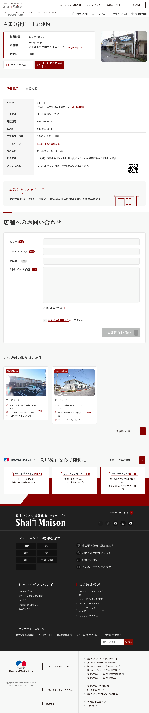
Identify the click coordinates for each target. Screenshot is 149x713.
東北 (47, 546)
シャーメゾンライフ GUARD (88, 609)
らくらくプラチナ (87, 615)
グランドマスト (94, 705)
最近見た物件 (141, 13)
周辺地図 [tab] (31, 88)
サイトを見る (18, 65)
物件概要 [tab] (13, 88)
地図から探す (90, 560)
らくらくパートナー (88, 603)
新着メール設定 (120, 13)
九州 (25, 567)
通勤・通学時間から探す (96, 552)
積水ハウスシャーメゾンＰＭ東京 (102, 662)
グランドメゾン (94, 689)
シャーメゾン (8, 12)
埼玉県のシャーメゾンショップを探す (44, 12)
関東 (17, 12)
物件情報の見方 (112, 634)
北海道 (25, 546)
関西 (25, 560)
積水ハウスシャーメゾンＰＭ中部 (102, 666)
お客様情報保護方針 (58, 320)
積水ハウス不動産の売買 (98, 685)
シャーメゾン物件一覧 (87, 634)
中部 (47, 553)
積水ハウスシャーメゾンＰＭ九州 (102, 677)
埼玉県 (25, 12)
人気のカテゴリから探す (96, 567)
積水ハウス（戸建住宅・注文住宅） (103, 693)
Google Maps (73, 47)
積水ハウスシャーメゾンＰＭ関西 (102, 670)
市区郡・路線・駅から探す (97, 545)
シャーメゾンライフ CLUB (91, 598)
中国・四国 (47, 560)
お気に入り (101, 13)
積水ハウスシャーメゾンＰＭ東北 (102, 658)
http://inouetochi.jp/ (48, 143)
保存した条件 (82, 13)
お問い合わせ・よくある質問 (91, 593)
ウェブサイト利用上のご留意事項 (54, 634)
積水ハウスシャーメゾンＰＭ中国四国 (104, 673)
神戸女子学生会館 (95, 701)
